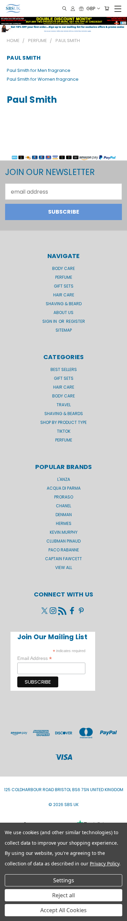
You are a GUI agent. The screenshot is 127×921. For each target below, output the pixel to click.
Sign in (50, 321)
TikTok (63, 431)
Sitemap (64, 330)
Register (75, 321)
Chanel (63, 506)
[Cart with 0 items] (106, 8)
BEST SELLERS (63, 369)
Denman (64, 514)
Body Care (63, 268)
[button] (63, 28)
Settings (63, 880)
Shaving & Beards (63, 413)
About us (63, 312)
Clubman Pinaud (63, 541)
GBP (91, 8)
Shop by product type (63, 422)
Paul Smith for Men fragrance (38, 70)
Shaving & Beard (64, 304)
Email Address (34, 658)
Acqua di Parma (64, 488)
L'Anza (63, 479)
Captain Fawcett (63, 559)
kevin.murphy (64, 532)
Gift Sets (63, 378)
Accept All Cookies (63, 910)
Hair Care (63, 295)
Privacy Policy (104, 863)
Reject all (63, 895)
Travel (64, 405)
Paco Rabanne (63, 550)
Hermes (63, 523)
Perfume (63, 277)
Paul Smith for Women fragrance (43, 79)
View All (63, 567)
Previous (11, 914)
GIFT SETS (63, 286)
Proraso (63, 497)
